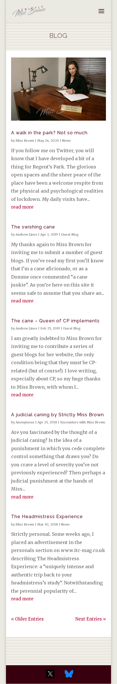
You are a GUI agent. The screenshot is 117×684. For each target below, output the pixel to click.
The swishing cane (33, 227)
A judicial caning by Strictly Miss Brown (57, 414)
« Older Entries (27, 619)
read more (22, 207)
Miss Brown (25, 141)
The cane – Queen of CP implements (55, 321)
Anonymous (25, 422)
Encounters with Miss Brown (82, 422)
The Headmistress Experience (47, 516)
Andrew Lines (26, 234)
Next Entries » (90, 619)
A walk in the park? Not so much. (50, 132)
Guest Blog (70, 234)
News (66, 141)
